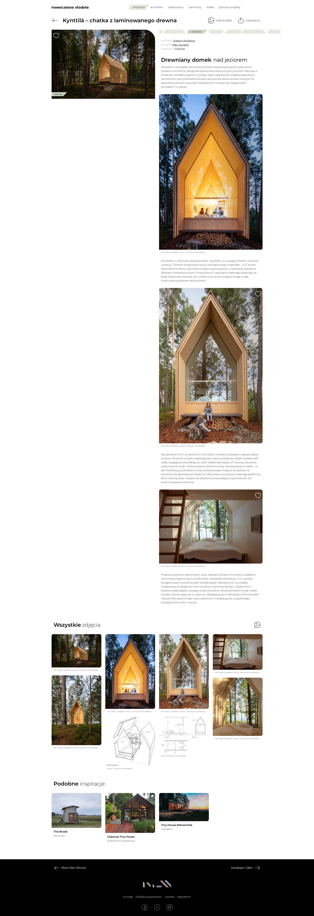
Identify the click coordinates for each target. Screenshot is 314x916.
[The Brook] (76, 810)
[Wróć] (55, 20)
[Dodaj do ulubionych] (56, 35)
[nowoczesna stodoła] (70, 7)
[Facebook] (144, 907)
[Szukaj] (253, 7)
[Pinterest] (169, 907)
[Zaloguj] (260, 7)
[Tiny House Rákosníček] (184, 807)
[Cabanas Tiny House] (130, 813)
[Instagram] (157, 907)
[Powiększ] (103, 64)
